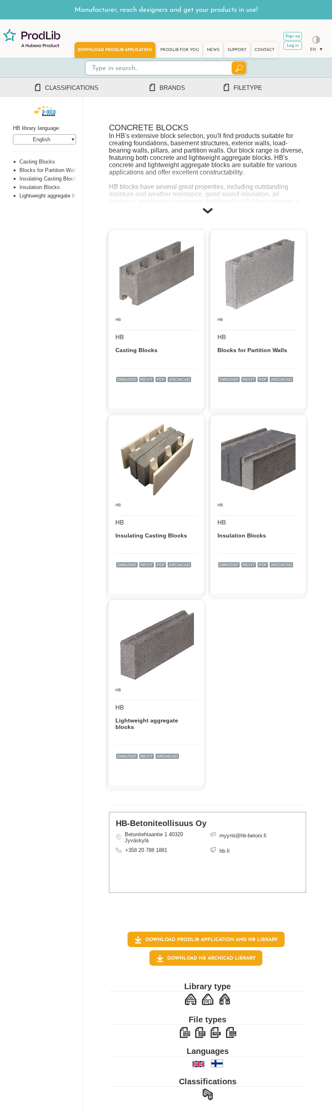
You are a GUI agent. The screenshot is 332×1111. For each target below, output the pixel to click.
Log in (293, 45)
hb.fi (224, 851)
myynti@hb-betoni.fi (242, 836)
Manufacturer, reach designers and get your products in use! (166, 9)
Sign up (292, 36)
